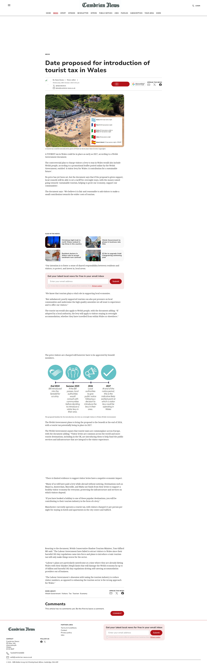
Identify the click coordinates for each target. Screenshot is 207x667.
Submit (115, 281)
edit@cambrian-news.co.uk (21, 657)
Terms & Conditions (69, 628)
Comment (117, 613)
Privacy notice (97, 286)
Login (197, 6)
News (47, 54)
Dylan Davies (59, 80)
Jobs (62, 635)
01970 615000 (18, 653)
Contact (64, 630)
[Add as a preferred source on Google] (138, 84)
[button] (9, 5)
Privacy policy (66, 633)
